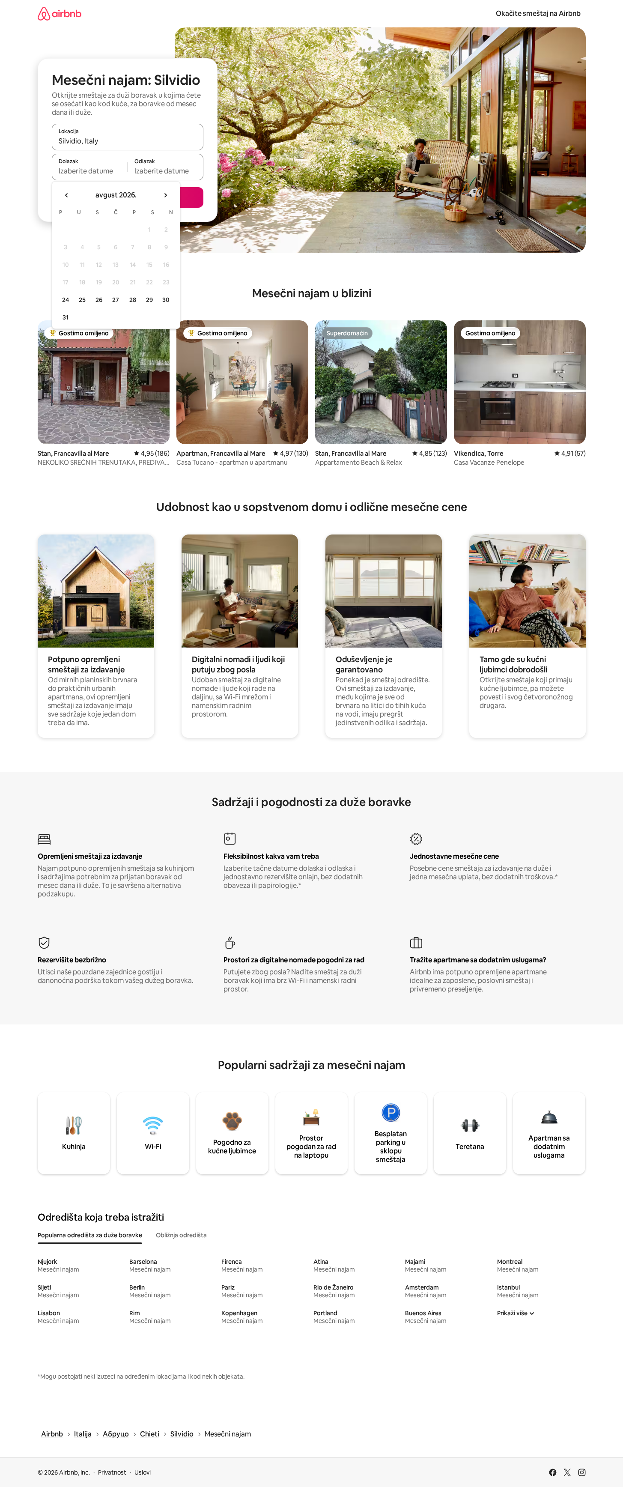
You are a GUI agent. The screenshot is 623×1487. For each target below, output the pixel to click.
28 (132, 300)
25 (82, 300)
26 (98, 300)
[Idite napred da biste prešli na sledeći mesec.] (165, 195)
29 (149, 300)
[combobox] (128, 141)
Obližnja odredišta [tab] (181, 1235)
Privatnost (112, 1472)
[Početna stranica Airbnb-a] (59, 13)
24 (65, 300)
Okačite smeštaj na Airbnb (538, 13)
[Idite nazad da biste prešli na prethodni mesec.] (66, 195)
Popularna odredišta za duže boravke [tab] (90, 1235)
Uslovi (142, 1472)
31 (66, 317)
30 (166, 300)
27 (115, 300)
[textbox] (90, 171)
